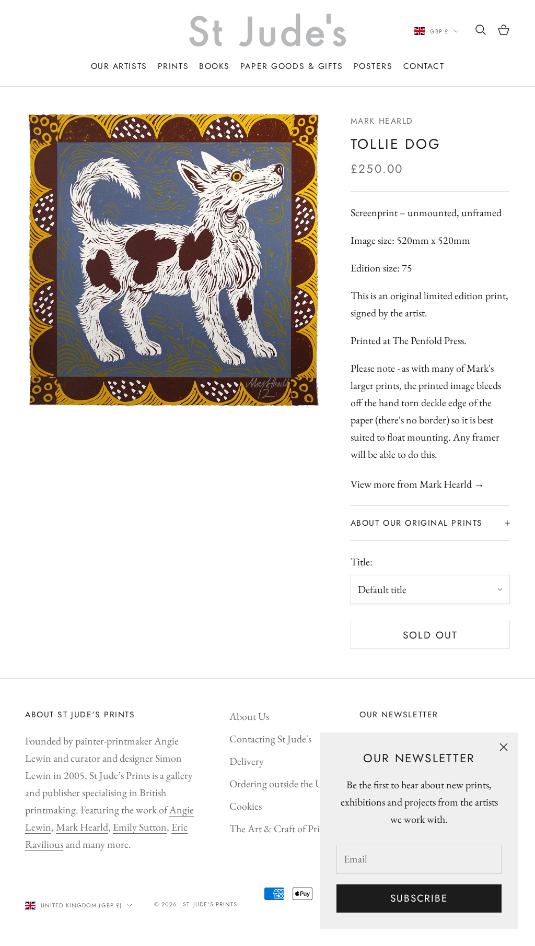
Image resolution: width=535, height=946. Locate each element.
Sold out (430, 635)
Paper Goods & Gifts (291, 66)
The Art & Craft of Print (279, 828)
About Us (249, 716)
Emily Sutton (140, 827)
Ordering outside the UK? (281, 783)
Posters (373, 66)
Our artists (119, 66)
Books (214, 66)
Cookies (245, 806)
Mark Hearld (382, 121)
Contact (424, 66)
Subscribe (419, 898)
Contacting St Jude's (270, 739)
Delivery (246, 761)
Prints (173, 66)
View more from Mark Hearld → (417, 484)
